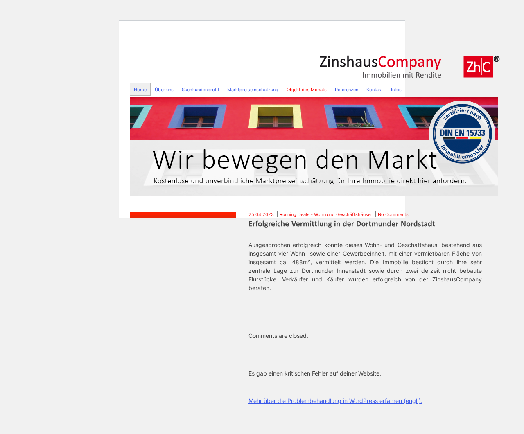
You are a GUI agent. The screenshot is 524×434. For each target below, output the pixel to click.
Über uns (164, 89)
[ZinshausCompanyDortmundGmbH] (410, 64)
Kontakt (374, 89)
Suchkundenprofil (200, 89)
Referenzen (346, 89)
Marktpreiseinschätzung (252, 89)
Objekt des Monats (307, 89)
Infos (396, 89)
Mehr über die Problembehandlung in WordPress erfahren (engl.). (335, 400)
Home (140, 89)
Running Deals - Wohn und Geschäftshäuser (326, 214)
